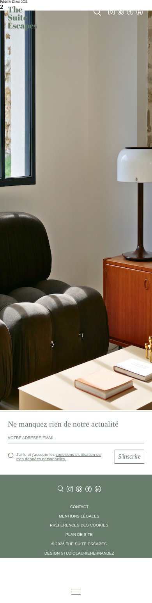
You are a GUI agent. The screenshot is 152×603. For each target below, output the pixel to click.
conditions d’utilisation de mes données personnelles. (58, 456)
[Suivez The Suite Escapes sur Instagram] (111, 12)
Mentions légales (79, 516)
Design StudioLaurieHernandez (79, 553)
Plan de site (79, 534)
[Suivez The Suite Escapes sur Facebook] (130, 12)
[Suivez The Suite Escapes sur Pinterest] (120, 12)
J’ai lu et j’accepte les (58, 456)
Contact (79, 507)
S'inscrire (129, 456)
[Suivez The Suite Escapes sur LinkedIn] (139, 12)
